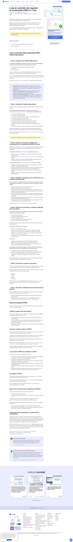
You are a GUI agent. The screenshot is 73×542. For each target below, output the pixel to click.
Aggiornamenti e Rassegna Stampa (27, 527)
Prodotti (12, 1)
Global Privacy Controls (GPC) (27, 160)
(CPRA (21, 19)
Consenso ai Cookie (38, 527)
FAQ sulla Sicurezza (50, 525)
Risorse (31, 1)
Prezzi (27, 1)
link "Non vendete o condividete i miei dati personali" (26, 156)
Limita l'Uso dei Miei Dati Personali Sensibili (29, 524)
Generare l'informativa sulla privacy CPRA (55, 37)
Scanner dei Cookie (37, 529)
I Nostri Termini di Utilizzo (26, 520)
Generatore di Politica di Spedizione (40, 522)
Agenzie (23, 1)
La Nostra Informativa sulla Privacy (27, 519)
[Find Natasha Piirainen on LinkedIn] (24, 438)
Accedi (59, 1)
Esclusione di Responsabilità (27, 521)
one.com (56, 520)
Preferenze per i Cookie (50, 523)
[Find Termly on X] (13, 517)
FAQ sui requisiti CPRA (15, 46)
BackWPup (56, 519)
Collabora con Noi (49, 521)
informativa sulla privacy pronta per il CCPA (19, 111)
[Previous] (8, 487)
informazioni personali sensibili (26, 162)
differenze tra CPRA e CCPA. (35, 137)
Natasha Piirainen (15, 12)
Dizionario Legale (49, 524)
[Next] (64, 487)
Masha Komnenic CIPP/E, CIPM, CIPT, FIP (19, 13)
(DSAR (36, 250)
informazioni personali (24, 151)
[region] (36, 488)
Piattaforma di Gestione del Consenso (40, 526)
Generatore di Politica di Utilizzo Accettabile (41, 520)
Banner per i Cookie (37, 528)
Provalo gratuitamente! (66, 1)
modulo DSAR (17, 426)
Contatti (48, 519)
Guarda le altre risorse (36, 500)
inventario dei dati (21, 80)
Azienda (36, 1)
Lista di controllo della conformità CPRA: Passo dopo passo (22, 44)
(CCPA (28, 20)
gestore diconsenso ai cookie (21, 146)
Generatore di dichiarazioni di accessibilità (40, 525)
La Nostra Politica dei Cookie (27, 522)
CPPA (36, 376)
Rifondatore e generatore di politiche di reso (41, 521)
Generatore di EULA (38, 519)
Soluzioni (17, 1)
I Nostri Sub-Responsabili (26, 523)
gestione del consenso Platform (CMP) (24, 424)
